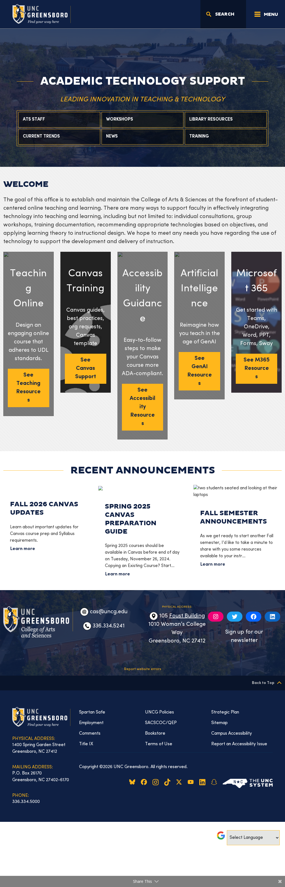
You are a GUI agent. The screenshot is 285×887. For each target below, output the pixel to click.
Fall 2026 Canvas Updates (44, 508)
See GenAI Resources (199, 371)
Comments (89, 733)
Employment (91, 723)
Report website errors (142, 669)
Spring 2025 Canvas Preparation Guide (130, 519)
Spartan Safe (92, 712)
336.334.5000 (26, 802)
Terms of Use (158, 744)
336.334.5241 (109, 626)
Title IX (86, 744)
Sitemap (219, 723)
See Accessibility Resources (142, 407)
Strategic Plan (225, 712)
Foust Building (187, 616)
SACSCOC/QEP (161, 723)
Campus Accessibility (231, 733)
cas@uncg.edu (108, 612)
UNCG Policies (159, 712)
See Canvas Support (85, 369)
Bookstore (155, 733)
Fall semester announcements (233, 517)
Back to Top (263, 683)
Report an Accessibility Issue (239, 744)
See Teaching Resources (28, 388)
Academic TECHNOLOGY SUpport (142, 81)
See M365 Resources (257, 369)
